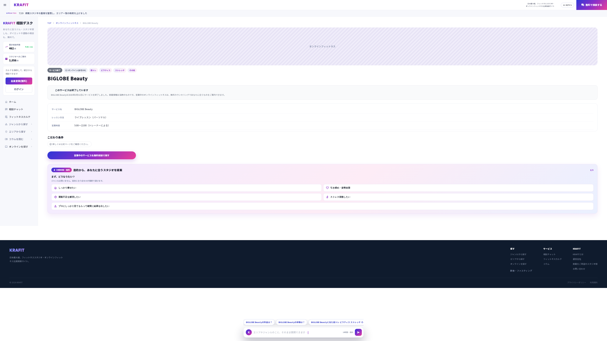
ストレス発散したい (338, 197)
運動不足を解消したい (67, 197)
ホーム (10, 101)
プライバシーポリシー (576, 282)
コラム (546, 263)
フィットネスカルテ (17, 116)
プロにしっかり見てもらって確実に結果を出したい (81, 206)
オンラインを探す (19, 146)
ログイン (567, 5)
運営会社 (577, 258)
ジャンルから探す (518, 254)
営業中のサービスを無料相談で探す (91, 155)
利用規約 (594, 282)
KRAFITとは (578, 254)
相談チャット (14, 109)
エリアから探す (517, 258)
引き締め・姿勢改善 (338, 188)
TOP (49, 22)
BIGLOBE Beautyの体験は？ (292, 322)
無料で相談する (591, 5)
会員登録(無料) (19, 81)
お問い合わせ (579, 268)
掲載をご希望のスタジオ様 (585, 263)
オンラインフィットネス (67, 22)
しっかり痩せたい (65, 188)
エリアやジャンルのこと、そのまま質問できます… (280, 332)
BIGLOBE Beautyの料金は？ (259, 322)
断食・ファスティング (521, 270)
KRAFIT (21, 5)
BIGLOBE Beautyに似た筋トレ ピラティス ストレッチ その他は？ (341, 322)
